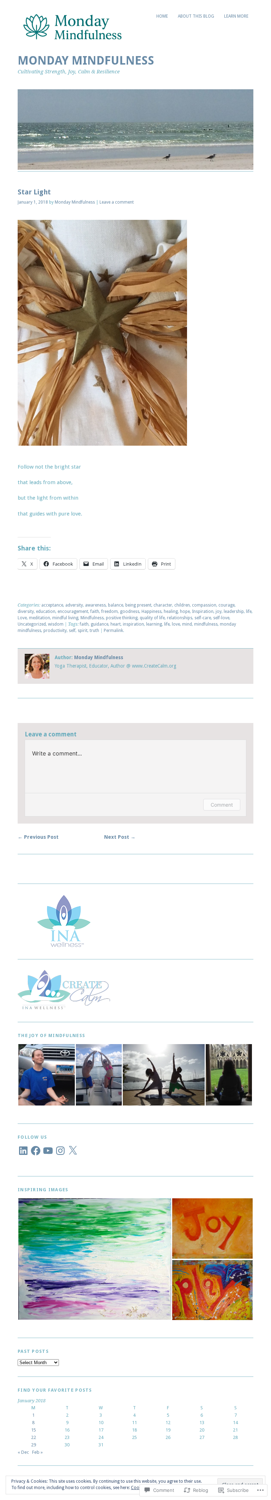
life (249, 611)
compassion (204, 605)
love (176, 624)
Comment (222, 805)
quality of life (152, 617)
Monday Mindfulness (86, 60)
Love (22, 617)
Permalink (113, 630)
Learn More (236, 16)
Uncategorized (32, 624)
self (72, 630)
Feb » (37, 1452)
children (182, 605)
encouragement (73, 611)
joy (219, 611)
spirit (83, 630)
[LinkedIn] (23, 1150)
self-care (202, 617)
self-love (221, 617)
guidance (99, 624)
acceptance (52, 605)
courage (226, 605)
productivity (55, 630)
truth (94, 630)
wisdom (56, 624)
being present (138, 605)
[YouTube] (48, 1150)
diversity (26, 611)
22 (33, 1437)
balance (115, 605)
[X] (72, 1150)
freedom (109, 611)
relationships (179, 617)
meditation (39, 617)
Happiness (151, 611)
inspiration (133, 624)
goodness (129, 611)
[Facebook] (35, 1150)
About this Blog (196, 16)
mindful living (65, 617)
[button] (46, 1074)
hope (185, 611)
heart (115, 624)
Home (162, 16)
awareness (95, 605)
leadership (234, 611)
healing (171, 611)
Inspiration (202, 611)
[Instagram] (60, 1150)
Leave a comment (117, 202)
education (45, 611)
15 (33, 1430)
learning (154, 624)
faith (94, 611)
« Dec (23, 1452)
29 (33, 1444)
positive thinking (122, 617)
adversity (74, 605)
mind (187, 624)
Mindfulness (92, 617)
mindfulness (206, 624)
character (162, 605)
